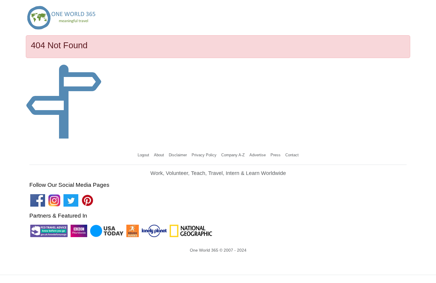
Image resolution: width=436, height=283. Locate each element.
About (159, 155)
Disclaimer (178, 155)
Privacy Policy (204, 155)
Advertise (257, 155)
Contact (292, 155)
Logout (143, 155)
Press (275, 155)
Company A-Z (233, 155)
